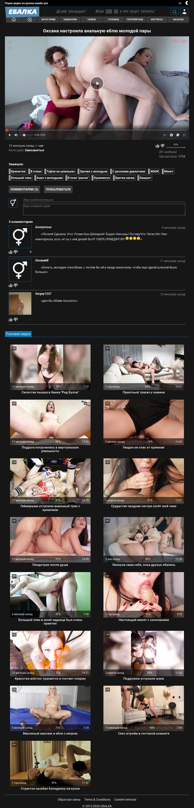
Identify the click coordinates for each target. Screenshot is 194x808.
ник (41, 145)
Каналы (178, 19)
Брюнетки (18, 171)
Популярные (135, 19)
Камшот (145, 178)
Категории (48, 19)
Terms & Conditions (97, 799)
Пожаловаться (58, 189)
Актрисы (157, 19)
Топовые (113, 19)
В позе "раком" (78, 178)
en (180, 3)
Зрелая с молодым (93, 171)
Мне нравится (158, 146)
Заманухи (70, 19)
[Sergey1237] (20, 304)
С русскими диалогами (128, 171)
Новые (92, 19)
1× (164, 135)
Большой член (21, 178)
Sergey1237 (43, 294)
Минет (168, 171)
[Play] (97, 83)
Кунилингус (102, 178)
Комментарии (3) (24, 189)
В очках (36, 171)
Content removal (125, 799)
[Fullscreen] (184, 135)
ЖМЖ (154, 171)
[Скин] (178, 135)
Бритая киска (125, 178)
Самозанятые (34, 150)
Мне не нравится (162, 146)
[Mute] (16, 135)
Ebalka (106, 806)
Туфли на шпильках (61, 171)
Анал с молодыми (50, 178)
